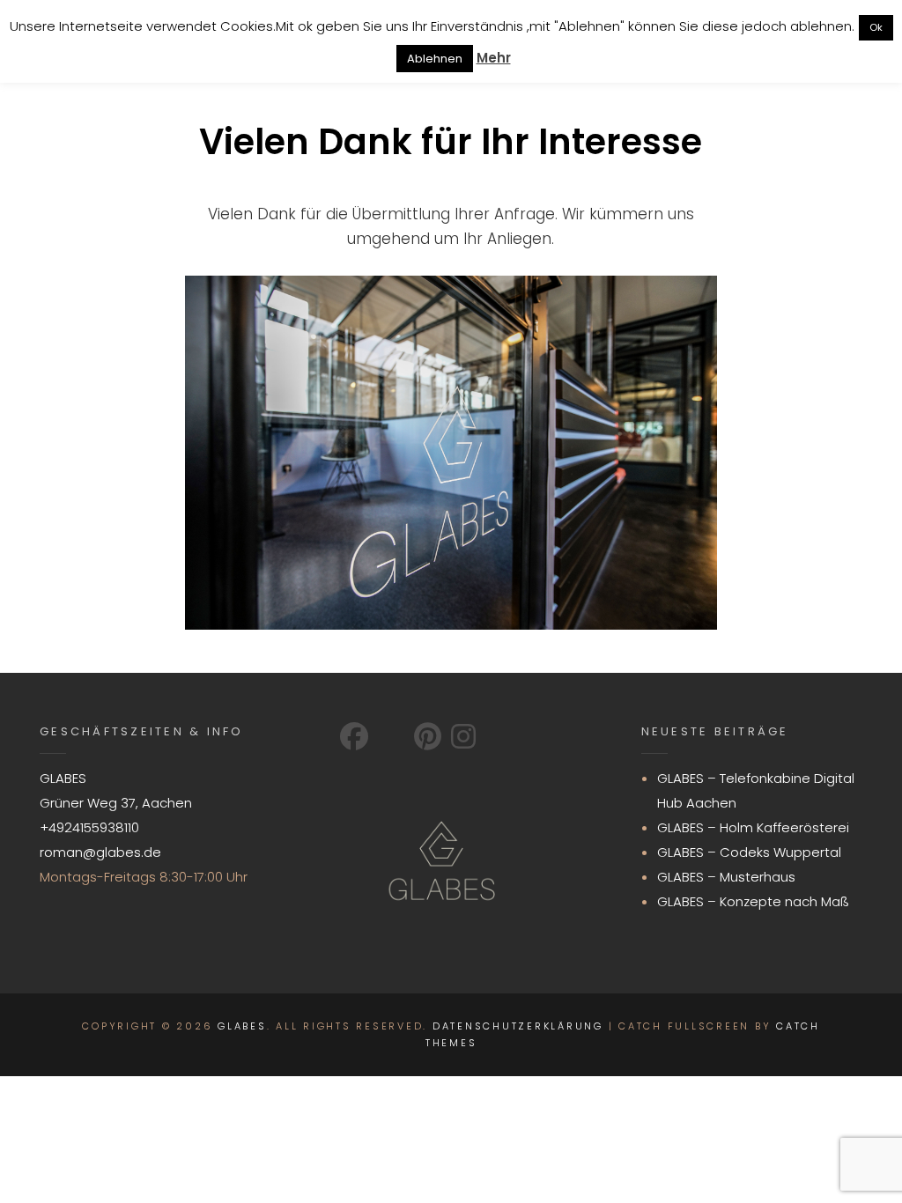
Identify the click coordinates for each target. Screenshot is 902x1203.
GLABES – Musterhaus (726, 876)
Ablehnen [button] (434, 58)
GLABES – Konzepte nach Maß (753, 901)
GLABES (242, 1026)
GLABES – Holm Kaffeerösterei (753, 827)
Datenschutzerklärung (518, 1026)
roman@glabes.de (100, 852)
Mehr (494, 57)
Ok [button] (876, 27)
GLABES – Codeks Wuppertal (749, 852)
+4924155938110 (89, 827)
